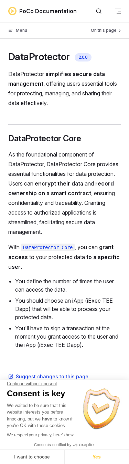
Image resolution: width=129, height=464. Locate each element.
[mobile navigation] (118, 11)
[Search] (98, 11)
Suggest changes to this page (52, 376)
